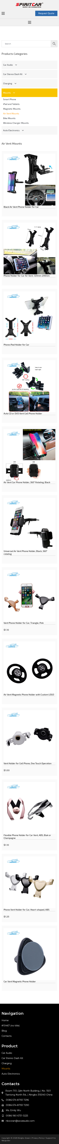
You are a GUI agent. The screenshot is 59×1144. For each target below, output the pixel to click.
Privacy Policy (38, 1138)
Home (5, 1020)
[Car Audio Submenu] (16, 65)
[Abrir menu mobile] (3, 13)
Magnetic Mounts (11, 108)
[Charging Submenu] (15, 83)
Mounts (7, 92)
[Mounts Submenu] (14, 93)
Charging (7, 83)
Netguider (6, 1140)
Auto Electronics (11, 130)
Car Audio (8, 64)
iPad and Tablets (11, 104)
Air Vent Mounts (11, 113)
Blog (4, 1030)
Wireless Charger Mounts (16, 123)
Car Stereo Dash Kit (12, 74)
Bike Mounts (9, 118)
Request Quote (46, 13)
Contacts (6, 1036)
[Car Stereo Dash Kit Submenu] (25, 74)
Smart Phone (9, 99)
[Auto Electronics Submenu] (22, 130)
